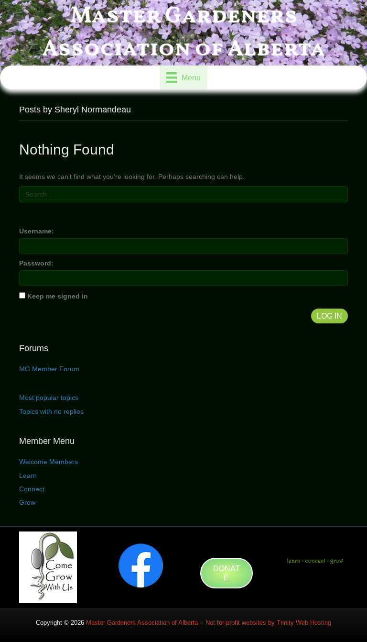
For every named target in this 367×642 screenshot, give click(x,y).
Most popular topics (48, 397)
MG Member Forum (49, 369)
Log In (329, 316)
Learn (28, 475)
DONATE (226, 573)
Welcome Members (48, 461)
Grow (27, 502)
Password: (36, 263)
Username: (36, 231)
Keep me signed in (57, 296)
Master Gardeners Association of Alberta (142, 622)
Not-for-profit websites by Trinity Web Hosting (268, 622)
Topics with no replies (51, 411)
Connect (31, 489)
